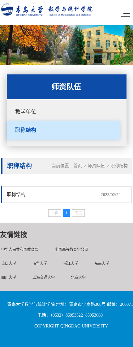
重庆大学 (8, 263)
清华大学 (39, 263)
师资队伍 (96, 165)
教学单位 (25, 112)
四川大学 (8, 277)
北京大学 (78, 277)
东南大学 (101, 263)
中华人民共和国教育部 (19, 249)
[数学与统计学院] (47, 17)
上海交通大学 (43, 277)
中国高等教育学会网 (71, 249)
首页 (77, 165)
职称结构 (25, 130)
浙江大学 (70, 263)
